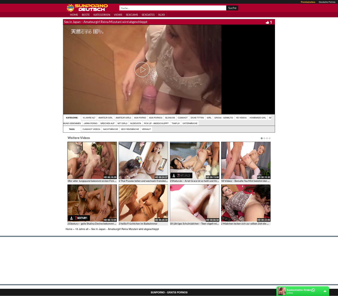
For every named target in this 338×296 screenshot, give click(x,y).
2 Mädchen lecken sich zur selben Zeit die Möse (247, 223)
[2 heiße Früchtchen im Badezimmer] (143, 203)
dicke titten (197, 117)
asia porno (140, 117)
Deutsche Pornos (327, 1)
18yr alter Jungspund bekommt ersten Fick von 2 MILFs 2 (98, 180)
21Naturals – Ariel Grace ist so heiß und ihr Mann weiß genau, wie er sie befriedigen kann (218, 180)
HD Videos (241, 117)
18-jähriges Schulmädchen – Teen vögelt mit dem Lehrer (200, 223)
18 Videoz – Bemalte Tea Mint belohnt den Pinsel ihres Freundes (256, 180)
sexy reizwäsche (130, 129)
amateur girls (123, 117)
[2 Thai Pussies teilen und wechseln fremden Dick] (143, 160)
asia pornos (155, 117)
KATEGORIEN (101, 14)
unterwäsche (190, 123)
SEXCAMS (132, 14)
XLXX (161, 14)
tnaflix (176, 123)
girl (209, 117)
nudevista (135, 123)
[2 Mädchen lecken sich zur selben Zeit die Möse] (246, 203)
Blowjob (170, 117)
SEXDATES (148, 14)
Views (118, 14)
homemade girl (258, 117)
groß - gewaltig (223, 117)
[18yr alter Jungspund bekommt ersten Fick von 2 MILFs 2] (92, 160)
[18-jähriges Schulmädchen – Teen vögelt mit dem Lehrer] (194, 203)
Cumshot (183, 117)
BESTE (86, 14)
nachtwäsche (110, 129)
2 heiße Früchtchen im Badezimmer (138, 223)
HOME (74, 14)
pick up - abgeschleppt (156, 123)
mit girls (122, 123)
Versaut (146, 129)
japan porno (91, 123)
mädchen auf (108, 123)
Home (69, 229)
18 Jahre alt (89, 117)
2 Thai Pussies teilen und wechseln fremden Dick (145, 180)
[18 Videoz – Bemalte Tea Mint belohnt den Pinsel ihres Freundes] (246, 160)
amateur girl (105, 117)
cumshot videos (91, 129)
